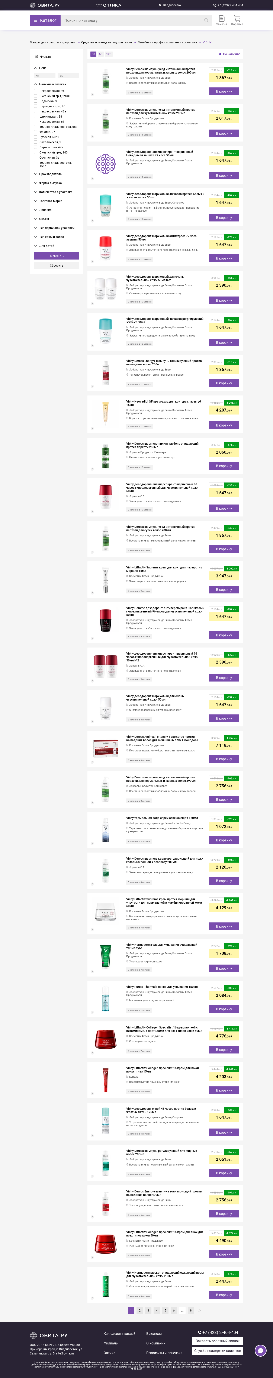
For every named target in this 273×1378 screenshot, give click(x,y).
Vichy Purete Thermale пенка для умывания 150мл (162, 987)
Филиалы (111, 1343)
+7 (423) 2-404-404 (230, 5)
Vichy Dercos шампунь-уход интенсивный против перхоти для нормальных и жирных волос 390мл (161, 779)
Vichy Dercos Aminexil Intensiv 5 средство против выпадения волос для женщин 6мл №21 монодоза (162, 738)
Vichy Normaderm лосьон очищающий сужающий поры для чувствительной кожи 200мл (165, 1274)
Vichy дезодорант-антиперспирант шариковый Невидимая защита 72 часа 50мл (159, 153)
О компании (156, 1343)
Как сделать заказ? (119, 1334)
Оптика (109, 1353)
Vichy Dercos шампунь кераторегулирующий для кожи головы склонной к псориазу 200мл (164, 860)
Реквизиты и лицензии (164, 1353)
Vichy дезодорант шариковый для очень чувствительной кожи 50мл (155, 697)
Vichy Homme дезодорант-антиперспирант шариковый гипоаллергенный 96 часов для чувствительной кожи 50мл (165, 611)
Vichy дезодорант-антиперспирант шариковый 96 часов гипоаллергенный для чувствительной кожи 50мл (162, 487)
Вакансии (154, 1334)
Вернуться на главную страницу (45, 5)
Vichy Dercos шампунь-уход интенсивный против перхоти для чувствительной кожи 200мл (160, 111)
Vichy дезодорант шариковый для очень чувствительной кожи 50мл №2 (155, 278)
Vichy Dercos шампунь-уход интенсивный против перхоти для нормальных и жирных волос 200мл (161, 70)
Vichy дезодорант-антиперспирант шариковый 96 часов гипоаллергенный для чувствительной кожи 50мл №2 (162, 657)
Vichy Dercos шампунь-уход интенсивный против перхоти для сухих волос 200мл (160, 528)
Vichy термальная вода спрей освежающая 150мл (162, 818)
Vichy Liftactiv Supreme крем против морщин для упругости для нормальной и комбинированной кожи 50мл (164, 902)
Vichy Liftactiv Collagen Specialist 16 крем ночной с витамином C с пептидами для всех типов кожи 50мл (164, 1029)
